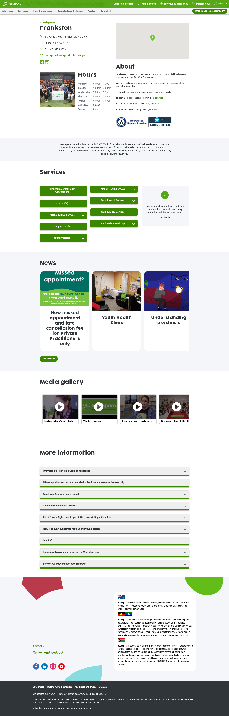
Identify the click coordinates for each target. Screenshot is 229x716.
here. (105, 694)
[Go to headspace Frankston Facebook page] (42, 62)
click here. (159, 98)
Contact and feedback (48, 652)
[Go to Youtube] (61, 666)
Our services (23, 11)
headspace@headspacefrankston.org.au (65, 55)
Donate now (203, 4)
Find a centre (149, 4)
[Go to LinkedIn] (44, 666)
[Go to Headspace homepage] (12, 4)
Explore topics (7, 11)
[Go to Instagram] (53, 666)
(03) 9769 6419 (60, 43)
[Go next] (186, 311)
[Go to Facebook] (36, 666)
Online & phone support (43, 11)
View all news (48, 359)
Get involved (105, 11)
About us (92, 11)
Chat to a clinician (124, 4)
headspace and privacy (85, 687)
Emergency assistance (176, 4)
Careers (38, 646)
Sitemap (103, 687)
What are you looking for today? (210, 11)
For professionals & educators (70, 11)
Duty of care (38, 687)
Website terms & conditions (59, 687)
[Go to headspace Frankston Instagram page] (47, 62)
